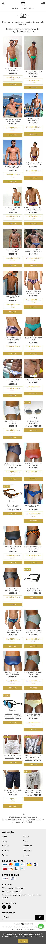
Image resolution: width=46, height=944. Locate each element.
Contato (5, 850)
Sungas (26, 836)
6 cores (33, 376)
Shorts (25, 841)
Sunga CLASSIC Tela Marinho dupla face (12, 464)
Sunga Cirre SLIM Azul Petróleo (33, 506)
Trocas (5, 855)
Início (4, 836)
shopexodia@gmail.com (15, 888)
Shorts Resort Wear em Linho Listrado (33, 756)
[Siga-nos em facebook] (9, 907)
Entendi (23, 941)
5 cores (33, 417)
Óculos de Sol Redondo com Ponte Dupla (33, 589)
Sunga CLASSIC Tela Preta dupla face (13, 589)
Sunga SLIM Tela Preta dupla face (33, 548)
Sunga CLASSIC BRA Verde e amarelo (12, 69)
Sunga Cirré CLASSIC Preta (12, 548)
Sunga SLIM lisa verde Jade (33, 339)
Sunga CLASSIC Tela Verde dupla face (33, 631)
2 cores (12, 710)
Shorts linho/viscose (12, 756)
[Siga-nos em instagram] (4, 907)
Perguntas (27, 850)
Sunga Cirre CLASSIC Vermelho (33, 464)
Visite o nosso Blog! (13, 892)
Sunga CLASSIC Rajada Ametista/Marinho (33, 208)
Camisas (5, 846)
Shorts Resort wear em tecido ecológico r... (33, 791)
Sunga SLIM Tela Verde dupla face (33, 673)
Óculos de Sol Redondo (33, 422)
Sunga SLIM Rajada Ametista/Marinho (33, 163)
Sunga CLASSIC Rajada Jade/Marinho (13, 631)
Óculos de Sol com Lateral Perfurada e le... (12, 715)
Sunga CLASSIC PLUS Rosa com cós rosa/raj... (13, 167)
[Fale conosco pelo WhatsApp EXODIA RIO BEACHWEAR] (41, 926)
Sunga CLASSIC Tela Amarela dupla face (33, 715)
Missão (26, 855)
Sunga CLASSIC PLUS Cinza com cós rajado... (13, 120)
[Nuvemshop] (23, 924)
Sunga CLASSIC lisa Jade (12, 208)
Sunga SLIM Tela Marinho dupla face (33, 250)
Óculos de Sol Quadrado (13, 506)
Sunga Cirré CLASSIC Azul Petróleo (12, 673)
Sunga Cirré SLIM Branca (13, 380)
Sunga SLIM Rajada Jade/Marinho (33, 119)
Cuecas (5, 841)
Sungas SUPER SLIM (33, 380)
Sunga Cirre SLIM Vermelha (13, 250)
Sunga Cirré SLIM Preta (13, 297)
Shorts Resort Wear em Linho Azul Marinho (12, 791)
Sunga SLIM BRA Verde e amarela (33, 72)
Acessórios (27, 846)
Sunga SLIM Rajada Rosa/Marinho (33, 292)
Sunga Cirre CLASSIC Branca (12, 422)
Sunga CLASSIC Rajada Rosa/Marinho (13, 339)
